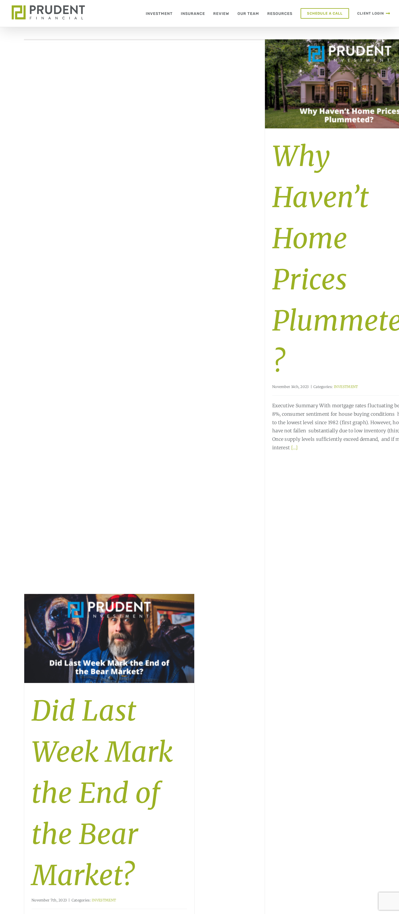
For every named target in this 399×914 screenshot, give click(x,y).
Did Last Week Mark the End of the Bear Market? (102, 793)
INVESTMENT (346, 387)
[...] (294, 447)
